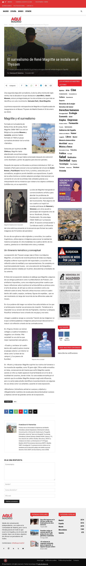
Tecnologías (63, 164)
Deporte (62, 101)
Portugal (69, 153)
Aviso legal (40, 560)
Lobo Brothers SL (43, 564)
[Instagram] (8, 548)
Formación (73, 123)
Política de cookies (51, 560)
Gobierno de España (67, 130)
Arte (15, 401)
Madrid (6, 11)
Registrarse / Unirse (42, 2)
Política (62, 153)
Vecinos (76, 167)
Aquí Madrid (63, 327)
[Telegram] (41, 85)
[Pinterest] (36, 85)
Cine (73, 90)
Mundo (20, 11)
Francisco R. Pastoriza (16, 73)
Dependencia (69, 97)
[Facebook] (22, 85)
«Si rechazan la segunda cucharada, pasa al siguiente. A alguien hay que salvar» (47, 544)
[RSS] (13, 548)
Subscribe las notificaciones (68, 353)
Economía (63, 117)
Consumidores (73, 94)
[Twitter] (18, 548)
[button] (81, 11)
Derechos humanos (69, 110)
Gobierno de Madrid (64, 133)
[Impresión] (46, 85)
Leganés (61, 137)
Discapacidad (63, 113)
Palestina (73, 150)
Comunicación (63, 94)
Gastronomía (68, 127)
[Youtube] (23, 548)
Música (70, 143)
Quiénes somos (6, 6)
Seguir (67, 332)
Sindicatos (71, 157)
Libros (68, 137)
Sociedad (64, 160)
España (13, 11)
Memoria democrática (67, 140)
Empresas (73, 120)
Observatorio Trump (64, 150)
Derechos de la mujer (67, 104)
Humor (73, 133)
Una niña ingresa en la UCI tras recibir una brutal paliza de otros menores (47, 522)
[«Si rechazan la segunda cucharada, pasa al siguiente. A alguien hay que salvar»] (34, 544)
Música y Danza (65, 147)
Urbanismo (69, 167)
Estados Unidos (63, 123)
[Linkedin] (26, 85)
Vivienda (62, 171)
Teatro (74, 161)
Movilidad (63, 143)
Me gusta (61, 333)
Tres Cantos (73, 164)
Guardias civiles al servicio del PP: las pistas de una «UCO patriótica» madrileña (47, 533)
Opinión (28, 11)
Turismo (62, 167)
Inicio (5, 25)
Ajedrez (61, 90)
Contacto (30, 6)
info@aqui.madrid (18, 543)
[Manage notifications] (5, 560)
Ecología (73, 113)
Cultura (62, 97)
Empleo (62, 120)
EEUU (70, 117)
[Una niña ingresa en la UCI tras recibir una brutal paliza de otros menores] (34, 522)
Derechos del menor (66, 107)
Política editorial (19, 6)
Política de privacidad (65, 560)
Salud (62, 157)
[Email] (50, 85)
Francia (61, 127)
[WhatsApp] (31, 85)
